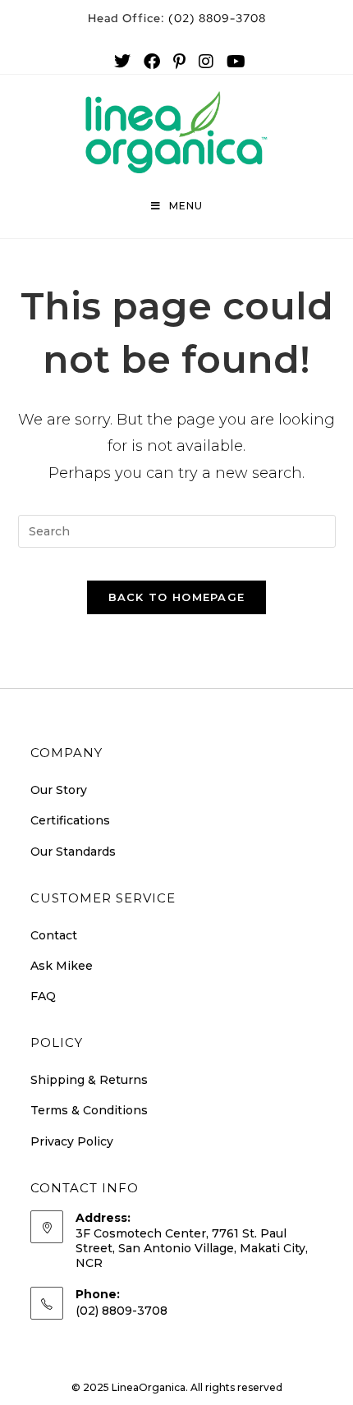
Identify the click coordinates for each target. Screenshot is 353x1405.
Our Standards (73, 851)
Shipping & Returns (89, 1079)
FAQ (43, 996)
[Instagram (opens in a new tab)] (206, 61)
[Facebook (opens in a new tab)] (152, 61)
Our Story (58, 790)
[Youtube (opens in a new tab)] (232, 61)
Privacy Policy (71, 1141)
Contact (53, 935)
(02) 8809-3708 (177, 18)
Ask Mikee (61, 965)
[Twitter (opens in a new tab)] (122, 61)
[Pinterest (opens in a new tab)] (179, 61)
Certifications (70, 820)
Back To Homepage (176, 597)
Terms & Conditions (89, 1110)
